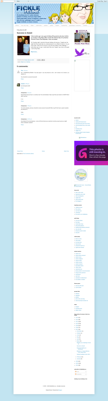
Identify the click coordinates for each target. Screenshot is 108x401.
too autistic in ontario (80, 279)
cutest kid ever (79, 269)
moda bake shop (79, 224)
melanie (23, 83)
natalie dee (78, 197)
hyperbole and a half (80, 194)
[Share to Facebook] (42, 60)
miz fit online (78, 287)
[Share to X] (41, 60)
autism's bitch (79, 260)
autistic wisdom (79, 264)
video (32, 25)
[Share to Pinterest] (44, 60)
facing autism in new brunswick (83, 271)
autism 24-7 (78, 253)
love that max (79, 210)
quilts (51, 25)
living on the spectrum (81, 272)
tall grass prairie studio (81, 230)
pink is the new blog (80, 298)
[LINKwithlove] (82, 137)
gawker (77, 297)
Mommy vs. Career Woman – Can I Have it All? (83, 352)
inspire (57, 25)
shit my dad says (79, 199)
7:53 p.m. (29, 105)
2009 (77, 325)
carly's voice (78, 267)
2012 (77, 319)
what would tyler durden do (82, 300)
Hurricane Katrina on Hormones (81, 348)
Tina (22, 70)
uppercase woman (80, 247)
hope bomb (78, 244)
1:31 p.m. (25, 70)
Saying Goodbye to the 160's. (83, 354)
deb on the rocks (79, 192)
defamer (77, 293)
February (79, 356)
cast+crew (39, 25)
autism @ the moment (80, 255)
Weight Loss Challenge (25, 61)
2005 (77, 363)
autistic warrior (79, 262)
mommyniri (78, 274)
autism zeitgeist (79, 258)
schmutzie (78, 212)
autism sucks (78, 257)
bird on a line (79, 238)
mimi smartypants (80, 196)
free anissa (78, 209)
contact (85, 25)
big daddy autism (79, 265)
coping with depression (81, 121)
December (79, 331)
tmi (76, 127)
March (78, 341)
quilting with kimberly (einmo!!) (82, 227)
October (79, 333)
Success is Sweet (81, 346)
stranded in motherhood (81, 277)
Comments (78, 374)
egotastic (78, 295)
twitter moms (78, 310)
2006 (77, 361)
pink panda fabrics (80, 225)
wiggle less (78, 130)
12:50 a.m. (29, 119)
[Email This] (38, 60)
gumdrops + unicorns (75, 25)
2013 (77, 317)
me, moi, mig (24, 25)
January (79, 358)
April (78, 339)
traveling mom (79, 128)
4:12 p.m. (29, 92)
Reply (22, 79)
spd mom (78, 276)
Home (17, 25)
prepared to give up (80, 245)
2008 (77, 327)
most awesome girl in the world (83, 123)
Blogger (60, 390)
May (78, 337)
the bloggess (78, 201)
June (78, 335)
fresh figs (78, 222)
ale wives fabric (79, 220)
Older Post (66, 151)
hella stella (78, 240)
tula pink (77, 232)
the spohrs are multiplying (81, 214)
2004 (77, 365)
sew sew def (78, 229)
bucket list (64, 25)
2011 (77, 321)
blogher (77, 306)
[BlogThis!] (39, 60)
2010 (77, 323)
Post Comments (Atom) (28, 153)
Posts (77, 371)
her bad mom (79, 242)
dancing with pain (80, 285)
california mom (79, 207)
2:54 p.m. (27, 83)
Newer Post (20, 151)
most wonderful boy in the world (83, 125)
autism (46, 25)
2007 (77, 329)
